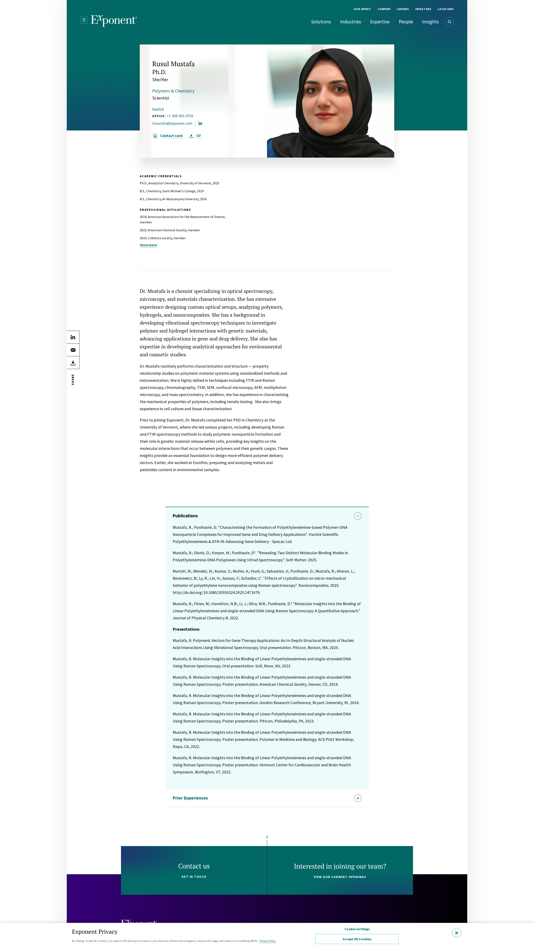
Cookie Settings (357, 929)
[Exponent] (114, 21)
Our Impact (362, 9)
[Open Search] (449, 22)
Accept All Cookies (357, 939)
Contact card (171, 135)
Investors (423, 9)
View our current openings (340, 877)
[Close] (456, 932)
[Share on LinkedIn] (73, 337)
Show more (148, 245)
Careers (403, 9)
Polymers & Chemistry (173, 91)
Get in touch (194, 877)
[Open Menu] (84, 20)
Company (384, 9)
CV (198, 135)
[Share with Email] (73, 350)
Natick (158, 109)
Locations (446, 9)
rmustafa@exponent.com (172, 123)
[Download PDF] (73, 362)
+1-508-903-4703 (180, 115)
